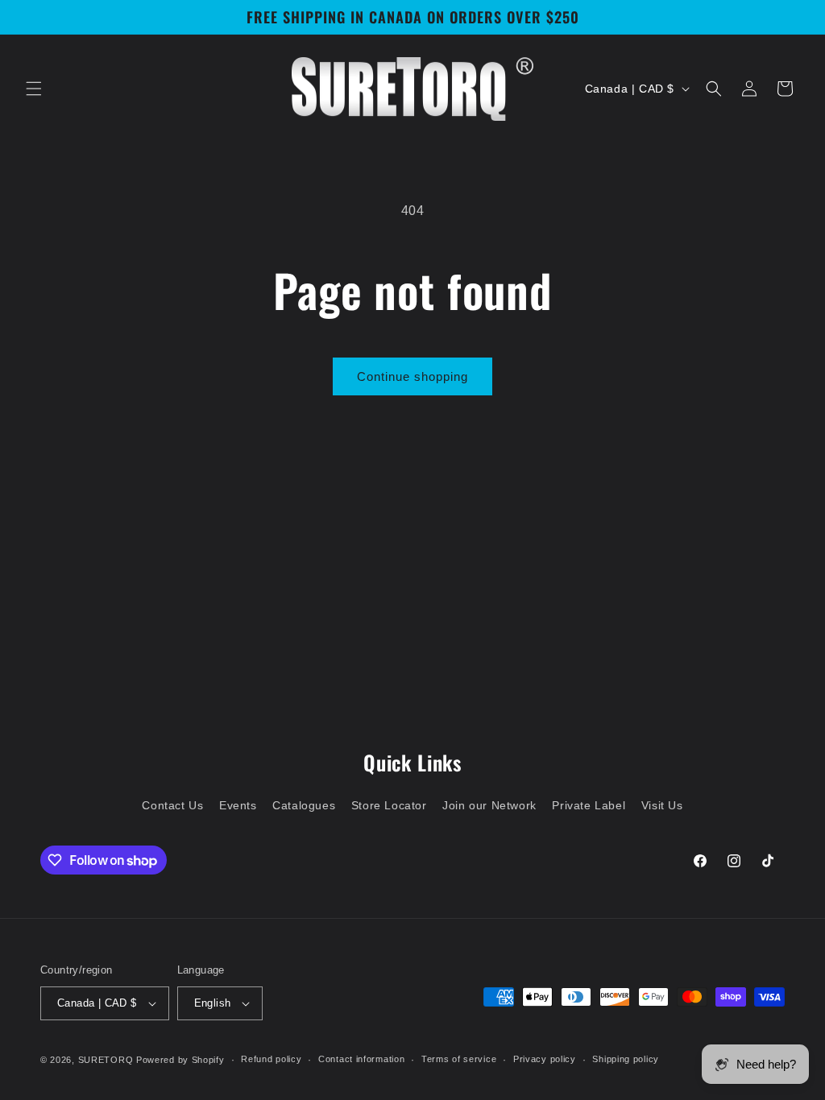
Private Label (588, 805)
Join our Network (489, 805)
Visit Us (662, 805)
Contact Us (172, 805)
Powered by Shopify (180, 1060)
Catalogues (303, 805)
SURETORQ (106, 1060)
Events (238, 805)
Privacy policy (544, 1059)
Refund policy (271, 1059)
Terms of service (458, 1059)
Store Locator (389, 805)
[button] (34, 88)
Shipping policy (625, 1059)
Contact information (361, 1059)
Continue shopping (412, 376)
